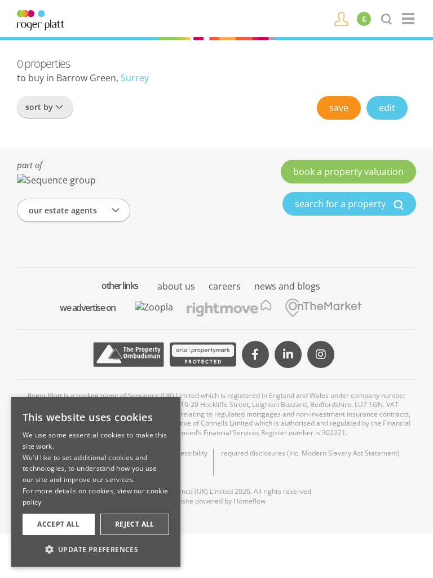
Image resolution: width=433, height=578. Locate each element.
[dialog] (95, 482)
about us (176, 286)
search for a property (341, 204)
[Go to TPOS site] (128, 354)
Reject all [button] (134, 524)
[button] (96, 549)
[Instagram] (320, 354)
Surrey (135, 78)
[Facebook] (255, 354)
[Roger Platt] (40, 19)
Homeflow (249, 501)
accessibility (188, 453)
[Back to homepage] (409, 18)
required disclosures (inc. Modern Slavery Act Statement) (310, 453)
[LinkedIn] (288, 354)
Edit (387, 108)
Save (338, 108)
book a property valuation (348, 171)
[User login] (341, 18)
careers (225, 286)
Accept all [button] (58, 524)
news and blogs (287, 286)
